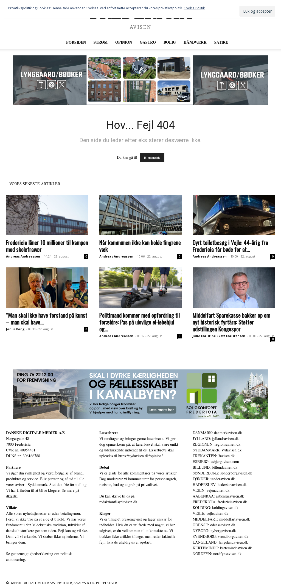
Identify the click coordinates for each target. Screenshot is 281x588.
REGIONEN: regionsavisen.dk (216, 444)
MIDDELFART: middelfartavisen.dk (221, 519)
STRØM (101, 42)
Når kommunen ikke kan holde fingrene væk (140, 245)
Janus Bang (15, 329)
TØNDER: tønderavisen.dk (214, 478)
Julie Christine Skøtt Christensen (219, 336)
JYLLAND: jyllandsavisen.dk (216, 438)
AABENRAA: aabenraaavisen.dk (218, 496)
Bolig (170, 42)
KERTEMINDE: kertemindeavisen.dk (222, 547)
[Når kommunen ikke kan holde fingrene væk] (140, 215)
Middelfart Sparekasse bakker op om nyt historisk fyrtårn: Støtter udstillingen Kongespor (231, 322)
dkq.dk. (12, 496)
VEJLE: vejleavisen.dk (210, 513)
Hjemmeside (152, 158)
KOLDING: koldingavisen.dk (215, 507)
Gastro (148, 42)
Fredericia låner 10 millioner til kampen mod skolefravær (47, 245)
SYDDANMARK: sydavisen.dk (217, 450)
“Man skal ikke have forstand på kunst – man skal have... (46, 318)
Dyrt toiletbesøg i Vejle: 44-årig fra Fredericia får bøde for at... (230, 245)
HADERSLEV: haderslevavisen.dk (220, 484)
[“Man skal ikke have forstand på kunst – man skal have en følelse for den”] (47, 287)
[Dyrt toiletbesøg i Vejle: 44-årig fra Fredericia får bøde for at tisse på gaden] (234, 215)
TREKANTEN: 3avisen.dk (214, 455)
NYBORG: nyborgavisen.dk (214, 530)
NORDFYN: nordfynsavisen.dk (217, 553)
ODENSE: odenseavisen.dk (214, 524)
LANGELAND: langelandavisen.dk (220, 542)
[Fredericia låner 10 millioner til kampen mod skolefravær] (47, 215)
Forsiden (76, 42)
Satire (221, 42)
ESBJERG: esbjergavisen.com (216, 461)
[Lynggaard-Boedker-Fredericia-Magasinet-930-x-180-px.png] (140, 80)
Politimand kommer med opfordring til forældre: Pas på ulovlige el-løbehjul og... (139, 322)
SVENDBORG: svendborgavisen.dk (220, 536)
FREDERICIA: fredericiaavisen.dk (220, 501)
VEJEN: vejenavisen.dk (211, 490)
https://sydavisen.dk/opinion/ (140, 455)
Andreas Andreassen (23, 256)
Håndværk (195, 42)
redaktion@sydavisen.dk (118, 501)
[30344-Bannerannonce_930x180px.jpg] (140, 394)
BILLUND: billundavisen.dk (215, 467)
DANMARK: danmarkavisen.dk (217, 432)
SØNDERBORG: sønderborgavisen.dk (222, 473)
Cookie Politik (194, 8)
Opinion (123, 42)
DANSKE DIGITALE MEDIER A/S (35, 433)
